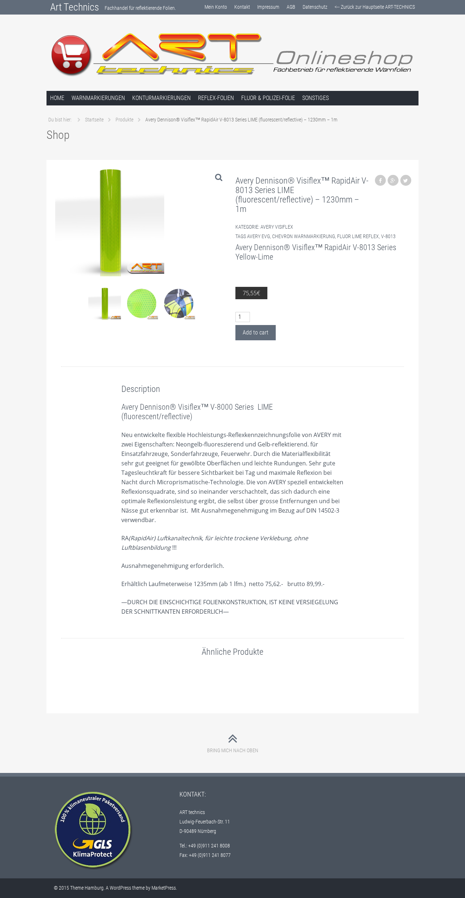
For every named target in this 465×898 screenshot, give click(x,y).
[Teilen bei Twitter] (405, 180)
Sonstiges (315, 98)
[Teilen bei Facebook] (380, 180)
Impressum (268, 7)
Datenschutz (315, 7)
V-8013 (388, 236)
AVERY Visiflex (276, 227)
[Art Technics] (232, 54)
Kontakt (242, 7)
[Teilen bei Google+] (393, 180)
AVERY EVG (258, 236)
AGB (291, 7)
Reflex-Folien (216, 98)
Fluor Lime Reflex (358, 236)
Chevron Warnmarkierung (303, 236)
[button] (218, 177)
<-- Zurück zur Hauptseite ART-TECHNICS (375, 7)
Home (57, 98)
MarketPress (163, 888)
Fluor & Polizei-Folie (268, 98)
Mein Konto (216, 7)
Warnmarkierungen (98, 98)
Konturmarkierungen (161, 98)
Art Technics (74, 7)
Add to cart (255, 332)
